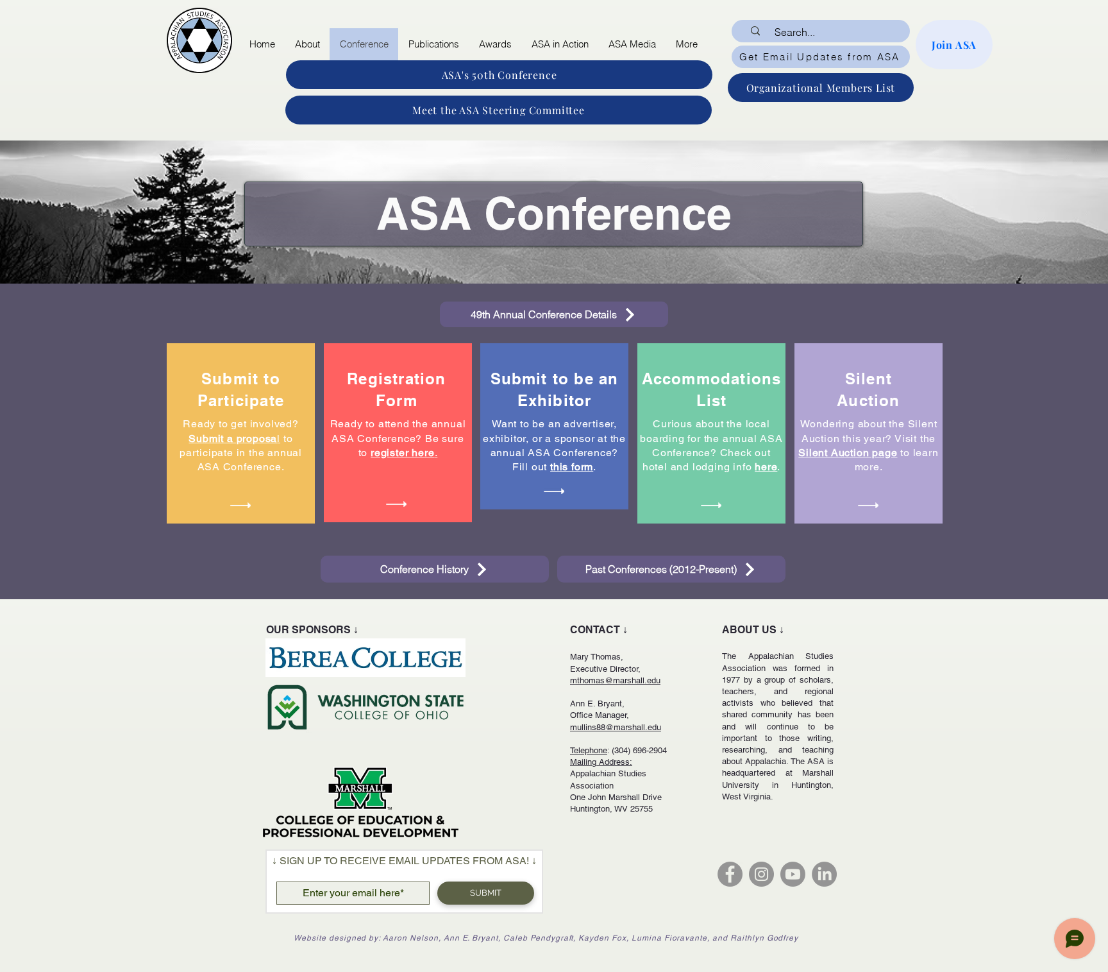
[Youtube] (792, 874)
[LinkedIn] (824, 874)
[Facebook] (730, 874)
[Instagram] (761, 874)
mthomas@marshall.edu (615, 680)
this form (571, 467)
